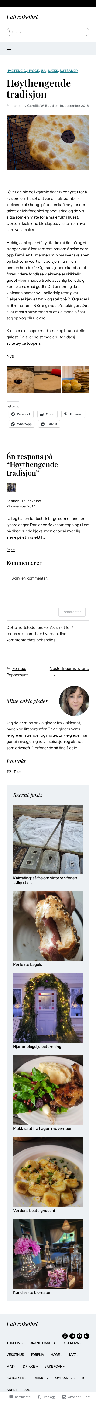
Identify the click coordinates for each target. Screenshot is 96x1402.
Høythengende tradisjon (39, 88)
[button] (20, 379)
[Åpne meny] (9, 49)
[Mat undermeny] (78, 1355)
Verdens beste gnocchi (34, 1210)
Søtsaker (69, 71)
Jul (43, 71)
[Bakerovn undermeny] (81, 1343)
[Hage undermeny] (62, 1355)
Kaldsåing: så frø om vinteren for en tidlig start (45, 880)
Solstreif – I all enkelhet (24, 501)
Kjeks (53, 71)
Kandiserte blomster (32, 1292)
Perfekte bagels (27, 964)
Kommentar (72, 612)
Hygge (33, 71)
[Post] (86, 1336)
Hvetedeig (16, 71)
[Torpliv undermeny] (22, 1343)
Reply (11, 550)
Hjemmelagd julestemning (37, 1046)
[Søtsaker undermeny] (26, 1378)
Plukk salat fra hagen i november (42, 1128)
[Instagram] (72, 1336)
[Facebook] (79, 1336)
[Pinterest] (65, 1336)
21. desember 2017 (21, 506)
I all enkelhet (22, 16)
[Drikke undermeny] (37, 1366)
